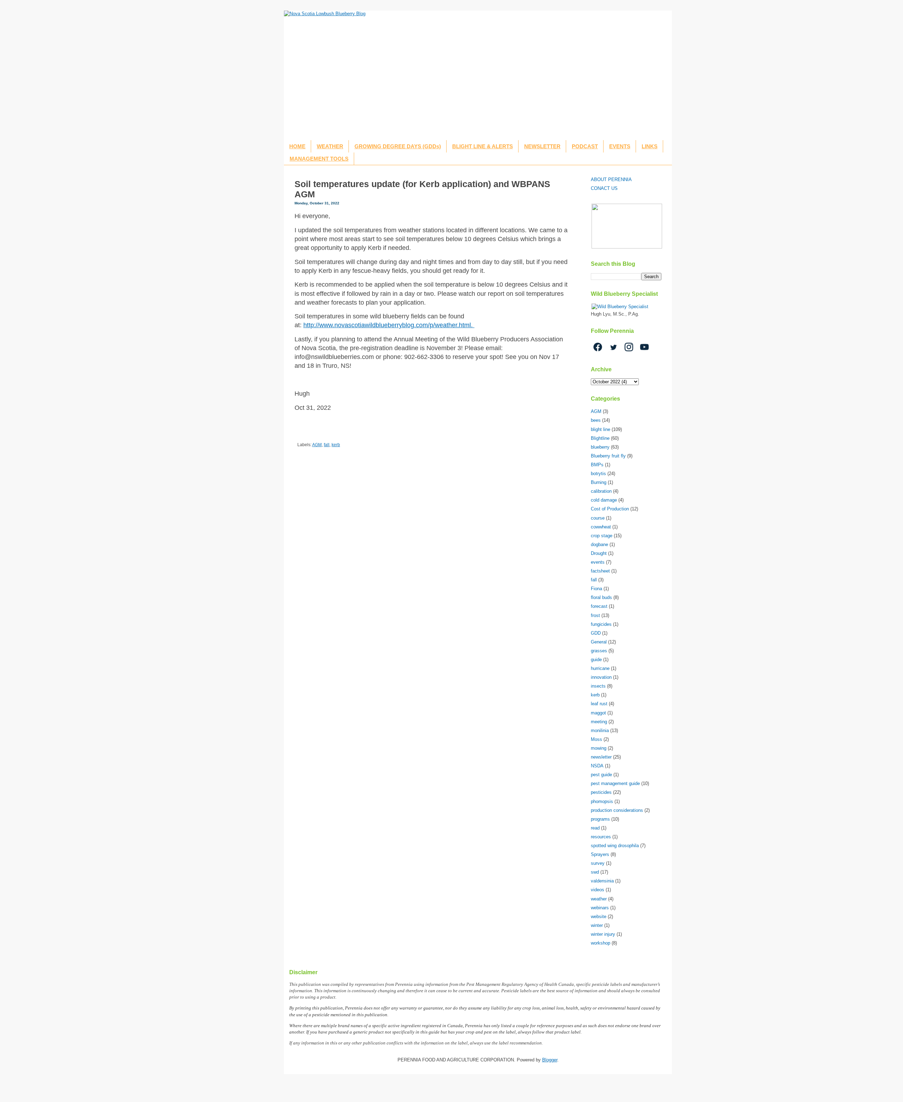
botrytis (598, 473)
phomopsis (602, 801)
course (598, 518)
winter (597, 925)
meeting (599, 721)
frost (595, 615)
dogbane (599, 544)
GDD (596, 633)
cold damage (604, 500)
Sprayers (600, 854)
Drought (599, 553)
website (598, 916)
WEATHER (330, 146)
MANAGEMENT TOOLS (319, 159)
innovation (601, 677)
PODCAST (585, 146)
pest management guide (615, 783)
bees (596, 420)
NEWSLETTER (542, 146)
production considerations (617, 810)
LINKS (649, 146)
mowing (598, 748)
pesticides (601, 792)
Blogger (549, 1059)
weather (599, 899)
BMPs (597, 464)
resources (601, 836)
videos (597, 889)
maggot (598, 712)
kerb (336, 444)
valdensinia (602, 881)
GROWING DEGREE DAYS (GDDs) (397, 146)
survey (598, 863)
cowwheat (601, 526)
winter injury (603, 934)
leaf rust (599, 703)
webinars (600, 907)
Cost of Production (610, 508)
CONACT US (604, 188)
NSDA (597, 765)
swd (595, 872)
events (598, 562)
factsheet (600, 571)
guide (596, 659)
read (595, 828)
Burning (598, 482)
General (599, 642)
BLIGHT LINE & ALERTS (482, 146)
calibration (601, 491)
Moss (596, 739)
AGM (317, 444)
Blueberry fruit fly (608, 456)
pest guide (601, 774)
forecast (599, 606)
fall (326, 444)
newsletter (601, 757)
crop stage (601, 535)
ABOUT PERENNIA (611, 179)
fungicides (601, 624)
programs (600, 819)
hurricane (600, 668)
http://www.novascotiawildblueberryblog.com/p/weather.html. (388, 325)
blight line (600, 429)
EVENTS (619, 146)
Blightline (600, 438)
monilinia (600, 730)
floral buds (601, 597)
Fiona (596, 588)
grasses (599, 650)
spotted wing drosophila (615, 845)
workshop (600, 943)
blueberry (600, 447)
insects (598, 686)
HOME (297, 146)
